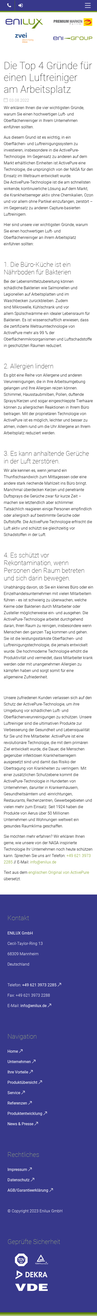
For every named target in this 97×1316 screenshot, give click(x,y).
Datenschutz (18, 1180)
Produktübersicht (22, 1082)
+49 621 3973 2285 (39, 985)
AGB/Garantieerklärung (27, 1190)
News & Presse (20, 1124)
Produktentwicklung (24, 1113)
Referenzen (17, 1103)
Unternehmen (19, 1061)
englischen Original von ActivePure (58, 872)
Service (13, 1092)
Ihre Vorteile (17, 1072)
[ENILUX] (24, 23)
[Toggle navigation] (88, 5)
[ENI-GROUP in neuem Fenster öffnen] (72, 39)
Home (12, 1051)
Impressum (17, 1169)
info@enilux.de (43, 862)
